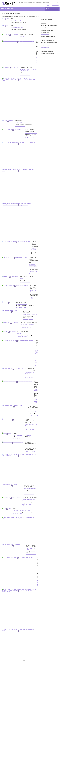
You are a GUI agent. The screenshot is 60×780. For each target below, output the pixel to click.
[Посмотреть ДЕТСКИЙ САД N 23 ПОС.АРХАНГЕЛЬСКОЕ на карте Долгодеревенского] (15, 285)
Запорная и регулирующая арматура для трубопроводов (28, 70)
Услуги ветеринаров (32, 411)
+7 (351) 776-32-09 (17, 513)
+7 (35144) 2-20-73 (25, 282)
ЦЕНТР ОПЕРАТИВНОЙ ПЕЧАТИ (48, 36)
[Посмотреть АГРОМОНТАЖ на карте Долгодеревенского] (8, 301)
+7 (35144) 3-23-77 (18, 438)
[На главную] (8, 5)
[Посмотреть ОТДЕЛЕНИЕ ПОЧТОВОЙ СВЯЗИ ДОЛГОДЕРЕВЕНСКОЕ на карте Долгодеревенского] (18, 41)
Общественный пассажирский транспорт (22, 510)
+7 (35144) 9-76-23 (29, 494)
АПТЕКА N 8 (18, 120)
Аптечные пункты (19, 122)
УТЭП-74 (15, 433)
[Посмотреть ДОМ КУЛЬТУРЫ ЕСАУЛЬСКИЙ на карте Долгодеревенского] (12, 484)
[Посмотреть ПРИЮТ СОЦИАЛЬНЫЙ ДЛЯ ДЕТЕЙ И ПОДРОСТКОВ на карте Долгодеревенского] (17, 340)
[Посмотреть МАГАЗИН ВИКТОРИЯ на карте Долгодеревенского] (10, 34)
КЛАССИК (43, 23)
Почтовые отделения (33, 249)
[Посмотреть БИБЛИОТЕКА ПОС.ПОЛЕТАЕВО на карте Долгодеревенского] (12, 442)
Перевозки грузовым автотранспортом (22, 435)
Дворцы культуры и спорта (30, 488)
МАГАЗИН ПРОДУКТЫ (26, 276)
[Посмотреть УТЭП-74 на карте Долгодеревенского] (6, 433)
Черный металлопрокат (21, 304)
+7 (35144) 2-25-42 (20, 126)
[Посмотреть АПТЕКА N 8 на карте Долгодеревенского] (7, 120)
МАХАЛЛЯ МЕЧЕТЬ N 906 (29, 322)
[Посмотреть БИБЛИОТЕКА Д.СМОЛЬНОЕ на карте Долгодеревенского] (11, 310)
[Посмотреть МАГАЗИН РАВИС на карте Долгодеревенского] (9, 331)
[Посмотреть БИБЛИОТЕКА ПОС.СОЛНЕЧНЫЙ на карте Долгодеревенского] (12, 368)
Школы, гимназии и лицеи (31, 133)
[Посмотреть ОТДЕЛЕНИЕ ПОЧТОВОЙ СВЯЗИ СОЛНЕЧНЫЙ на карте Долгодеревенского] (16, 241)
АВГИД (15, 508)
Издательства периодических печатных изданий (33, 265)
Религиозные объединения (27, 324)
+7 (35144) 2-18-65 (30, 429)
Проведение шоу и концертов (30, 314)
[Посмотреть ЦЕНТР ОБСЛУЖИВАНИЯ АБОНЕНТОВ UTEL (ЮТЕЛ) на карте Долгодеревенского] (17, 381)
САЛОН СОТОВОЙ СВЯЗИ (29, 497)
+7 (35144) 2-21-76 (33, 415)
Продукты (22, 36)
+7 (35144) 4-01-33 (30, 137)
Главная (2, 8)
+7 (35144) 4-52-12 (22, 336)
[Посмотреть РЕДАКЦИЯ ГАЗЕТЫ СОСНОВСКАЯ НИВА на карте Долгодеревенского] (14, 257)
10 (24, 661)
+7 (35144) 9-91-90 (31, 554)
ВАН (12, 19)
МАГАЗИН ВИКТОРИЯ (26, 34)
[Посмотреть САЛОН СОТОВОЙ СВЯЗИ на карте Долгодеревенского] (11, 497)
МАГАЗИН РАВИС (22, 331)
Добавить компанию (52, 8)
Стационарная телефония (37, 390)
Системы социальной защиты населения (37, 352)
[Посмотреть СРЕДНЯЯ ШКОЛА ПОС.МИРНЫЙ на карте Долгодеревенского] (12, 129)
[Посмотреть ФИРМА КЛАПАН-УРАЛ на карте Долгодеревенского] (10, 67)
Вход (48, 5)
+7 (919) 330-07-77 (27, 504)
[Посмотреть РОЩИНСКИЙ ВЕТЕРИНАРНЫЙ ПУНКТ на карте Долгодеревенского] (14, 405)
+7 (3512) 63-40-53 (26, 328)
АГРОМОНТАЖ (21, 302)
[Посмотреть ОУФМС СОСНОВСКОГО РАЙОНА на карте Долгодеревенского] (13, 419)
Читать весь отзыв (45, 34)
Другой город (55, 5)
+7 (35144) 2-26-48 (21, 307)
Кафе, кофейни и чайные (17, 20)
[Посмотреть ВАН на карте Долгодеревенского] (5, 18)
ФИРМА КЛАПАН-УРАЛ (27, 67)
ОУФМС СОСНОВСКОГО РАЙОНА (30, 420)
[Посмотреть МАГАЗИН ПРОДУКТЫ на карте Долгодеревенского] (10, 276)
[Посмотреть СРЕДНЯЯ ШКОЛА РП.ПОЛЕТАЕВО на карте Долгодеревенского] (13, 544)
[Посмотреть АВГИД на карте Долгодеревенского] (6, 508)
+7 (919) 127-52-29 (25, 75)
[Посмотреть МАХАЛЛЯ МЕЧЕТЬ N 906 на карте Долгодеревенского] (10, 322)
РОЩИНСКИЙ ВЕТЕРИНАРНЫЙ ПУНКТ (33, 407)
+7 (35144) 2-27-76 (28, 319)
